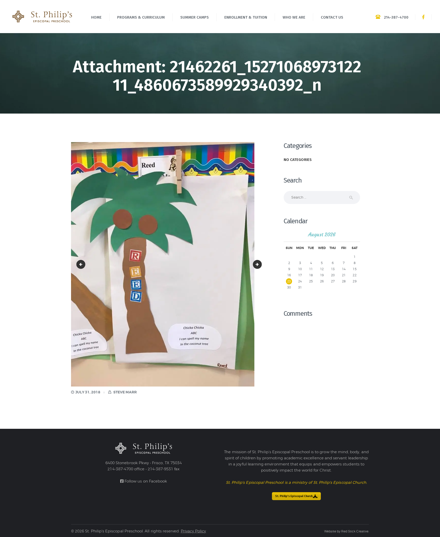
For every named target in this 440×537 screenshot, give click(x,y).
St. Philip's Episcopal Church (294, 496)
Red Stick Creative (354, 531)
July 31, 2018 (87, 392)
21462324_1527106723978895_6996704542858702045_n (260, 264)
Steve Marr (125, 392)
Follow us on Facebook (145, 481)
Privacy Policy (193, 531)
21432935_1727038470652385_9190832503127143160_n (82, 264)
